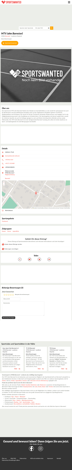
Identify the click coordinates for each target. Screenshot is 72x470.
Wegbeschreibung (10, 174)
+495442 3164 (9, 159)
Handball (27, 385)
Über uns (4, 458)
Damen (4, 231)
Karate (40, 386)
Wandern (38, 404)
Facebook (31, 448)
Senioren (24, 380)
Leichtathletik (26, 404)
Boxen (43, 386)
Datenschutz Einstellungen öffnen (11, 460)
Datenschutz (23, 458)
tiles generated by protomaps (54, 208)
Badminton (34, 385)
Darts (33, 402)
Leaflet (35, 208)
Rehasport (22, 396)
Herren (9, 231)
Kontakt (59, 458)
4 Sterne (11, 295)
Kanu (14, 400)
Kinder (13, 380)
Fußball (23, 385)
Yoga (12, 396)
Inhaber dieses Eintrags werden (13, 244)
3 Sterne (9, 295)
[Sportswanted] (27, 2)
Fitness (17, 396)
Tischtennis (5, 221)
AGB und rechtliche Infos (36, 458)
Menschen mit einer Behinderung (39, 380)
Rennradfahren (18, 404)
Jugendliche (16, 231)
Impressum (50, 458)
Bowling (16, 402)
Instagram (40, 448)
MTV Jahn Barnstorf (12, 33)
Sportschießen (26, 402)
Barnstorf (7, 36)
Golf (20, 402)
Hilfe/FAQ (13, 458)
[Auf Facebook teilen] (19, 259)
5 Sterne (13, 295)
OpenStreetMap (67, 208)
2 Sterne (6, 295)
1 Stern (4, 295)
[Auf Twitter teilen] (29, 259)
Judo (36, 386)
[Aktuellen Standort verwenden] (49, 28)
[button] (36, 193)
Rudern (19, 400)
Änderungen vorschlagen (11, 249)
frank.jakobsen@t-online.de (12, 156)
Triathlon (32, 404)
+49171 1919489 (9, 163)
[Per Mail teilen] (49, 259)
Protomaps (61, 208)
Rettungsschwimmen (27, 400)
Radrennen (43, 385)
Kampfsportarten (27, 386)
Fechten (51, 386)
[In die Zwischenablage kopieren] (39, 259)
